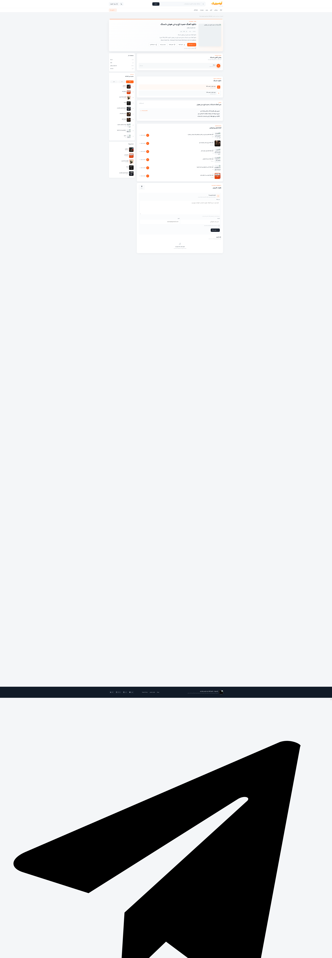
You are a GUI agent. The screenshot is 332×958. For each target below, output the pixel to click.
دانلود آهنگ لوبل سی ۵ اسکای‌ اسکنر (207, 175)
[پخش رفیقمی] (147, 159)
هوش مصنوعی (152, 692)
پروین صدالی (212, 144)
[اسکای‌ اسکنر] (217, 176)
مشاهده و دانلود (143, 135)
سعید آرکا (212, 161)
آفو (213, 153)
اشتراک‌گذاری (152, 44)
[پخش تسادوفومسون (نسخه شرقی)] (147, 167)
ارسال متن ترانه (163, 44)
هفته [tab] (130, 81)
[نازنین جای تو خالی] (217, 152)
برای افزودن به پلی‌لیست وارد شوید (189, 48)
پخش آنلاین (190, 44)
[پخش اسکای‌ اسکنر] (147, 176)
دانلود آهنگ (181, 44)
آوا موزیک (221, 16)
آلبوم (211, 10)
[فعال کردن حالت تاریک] (121, 4)
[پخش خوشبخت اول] (147, 143)
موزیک (158, 692)
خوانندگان (196, 10)
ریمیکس (216, 10)
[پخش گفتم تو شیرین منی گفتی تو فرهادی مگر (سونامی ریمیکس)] (147, 135)
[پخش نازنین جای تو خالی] (147, 151)
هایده (213, 136)
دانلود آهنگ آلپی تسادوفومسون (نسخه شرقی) (205, 167)
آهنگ (221, 10)
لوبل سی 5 (212, 177)
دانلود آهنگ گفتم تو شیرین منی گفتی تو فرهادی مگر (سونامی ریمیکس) (201, 134)
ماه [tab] (121, 81)
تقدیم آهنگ (171, 44)
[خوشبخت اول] (217, 143)
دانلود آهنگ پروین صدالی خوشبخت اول (206, 142)
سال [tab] (114, 81)
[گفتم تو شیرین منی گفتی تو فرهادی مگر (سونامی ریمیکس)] (217, 135)
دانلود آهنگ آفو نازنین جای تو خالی (207, 150)
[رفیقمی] (217, 160)
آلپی (213, 169)
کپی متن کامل (141, 103)
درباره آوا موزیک (145, 692)
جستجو (156, 4)
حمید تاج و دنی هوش (216, 16)
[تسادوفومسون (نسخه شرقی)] (217, 168)
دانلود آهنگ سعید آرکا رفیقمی (208, 159)
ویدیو (207, 10)
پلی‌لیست (202, 10)
